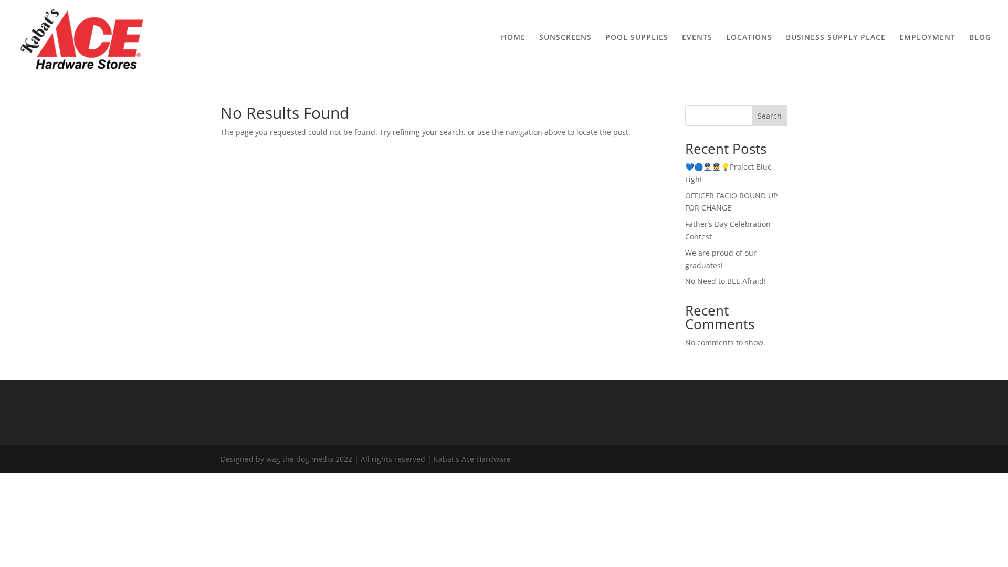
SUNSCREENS (565, 38)
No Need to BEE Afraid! (725, 281)
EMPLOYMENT (927, 38)
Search (770, 116)
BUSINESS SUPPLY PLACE (836, 38)
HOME (513, 38)
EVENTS (697, 38)
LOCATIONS (749, 38)
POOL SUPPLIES (636, 38)
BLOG (980, 38)
